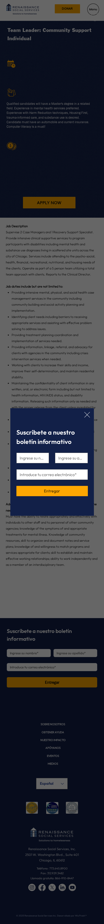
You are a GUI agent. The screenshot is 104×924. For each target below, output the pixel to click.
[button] (87, 415)
